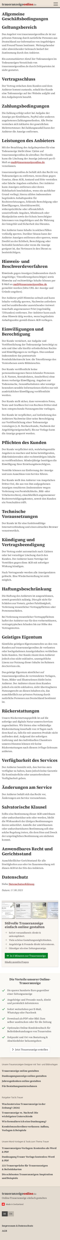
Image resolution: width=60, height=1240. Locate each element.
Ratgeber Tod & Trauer (12, 1097)
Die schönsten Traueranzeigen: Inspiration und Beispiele (27, 1176)
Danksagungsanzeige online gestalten (24, 1076)
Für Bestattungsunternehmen (19, 1086)
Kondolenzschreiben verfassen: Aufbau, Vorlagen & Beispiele (25, 1128)
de (4, 1214)
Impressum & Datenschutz (17, 1225)
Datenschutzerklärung (21, 884)
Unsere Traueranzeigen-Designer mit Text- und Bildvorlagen (30, 1064)
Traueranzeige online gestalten (20, 1070)
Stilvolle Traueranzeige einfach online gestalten (24, 925)
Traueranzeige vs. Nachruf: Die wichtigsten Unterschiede (20, 1114)
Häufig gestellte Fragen (17, 962)
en (10, 1214)
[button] (55, 4)
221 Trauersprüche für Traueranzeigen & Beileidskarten (25, 1167)
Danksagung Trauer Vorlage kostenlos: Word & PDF (28, 1158)
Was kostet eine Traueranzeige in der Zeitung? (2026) (23, 1105)
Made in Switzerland (14, 1204)
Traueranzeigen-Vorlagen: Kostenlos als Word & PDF (29, 1149)
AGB (4, 1230)
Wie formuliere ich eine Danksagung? (24, 1121)
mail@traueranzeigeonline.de (28, 162)
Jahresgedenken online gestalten (21, 1081)
